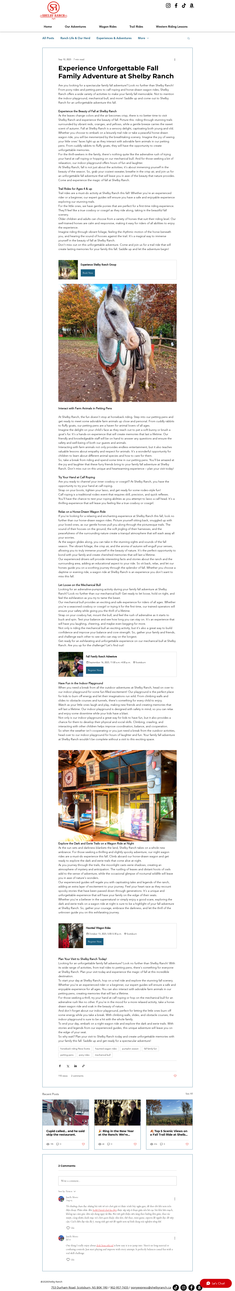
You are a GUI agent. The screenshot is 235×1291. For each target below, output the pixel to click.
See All (189, 1093)
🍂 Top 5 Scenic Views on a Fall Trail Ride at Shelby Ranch (168, 1132)
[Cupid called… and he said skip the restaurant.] (66, 1113)
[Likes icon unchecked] (68, 1228)
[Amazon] (192, 5)
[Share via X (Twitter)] (67, 1065)
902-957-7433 (119, 1287)
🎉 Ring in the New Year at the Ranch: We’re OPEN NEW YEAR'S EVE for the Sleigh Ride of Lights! (116, 1132)
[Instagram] (168, 5)
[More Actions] (175, 1199)
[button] (80, 27)
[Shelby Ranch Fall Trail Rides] (169, 1113)
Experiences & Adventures (114, 38)
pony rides (84, 1054)
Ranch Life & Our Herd (75, 38)
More (141, 38)
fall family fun (150, 1048)
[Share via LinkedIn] (75, 1065)
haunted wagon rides (106, 1048)
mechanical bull (102, 1054)
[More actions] (175, 59)
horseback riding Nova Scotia (75, 1048)
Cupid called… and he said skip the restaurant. (65, 1132)
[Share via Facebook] (59, 1065)
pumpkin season (130, 1048)
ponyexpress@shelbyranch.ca (151, 1287)
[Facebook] (176, 5)
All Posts (48, 38)
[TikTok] (184, 5)
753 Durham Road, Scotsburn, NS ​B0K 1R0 (79, 1287)
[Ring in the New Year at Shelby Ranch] (117, 1113)
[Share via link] (83, 1065)
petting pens (67, 1054)
